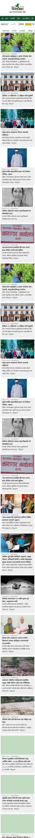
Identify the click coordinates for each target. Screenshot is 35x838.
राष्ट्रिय (18, 19)
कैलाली (14, 31)
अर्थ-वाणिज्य (26, 19)
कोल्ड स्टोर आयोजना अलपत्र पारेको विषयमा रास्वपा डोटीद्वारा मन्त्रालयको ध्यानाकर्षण (15, 641)
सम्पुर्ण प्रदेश (5, 31)
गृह (2, 19)
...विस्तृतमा (15, 298)
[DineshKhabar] (17, 6)
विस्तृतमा (16, 67)
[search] (33, 24)
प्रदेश (6, 19)
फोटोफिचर (21, 24)
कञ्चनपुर (22, 31)
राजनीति (12, 19)
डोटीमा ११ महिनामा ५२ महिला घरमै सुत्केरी (17, 96)
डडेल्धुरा (30, 31)
